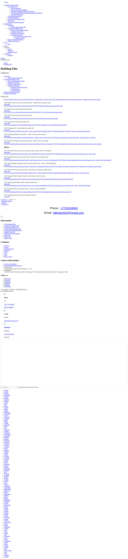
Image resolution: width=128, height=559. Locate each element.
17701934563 (69, 208)
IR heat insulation (16, 8)
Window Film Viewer (14, 41)
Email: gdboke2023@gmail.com (13, 265)
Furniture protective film (17, 33)
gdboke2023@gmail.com (68, 212)
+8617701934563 (9, 334)
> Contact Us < (5, 204)
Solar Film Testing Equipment (16, 22)
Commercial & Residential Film (13, 230)
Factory (10, 49)
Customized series (20, 38)
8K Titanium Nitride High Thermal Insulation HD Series (26, 13)
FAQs (5, 46)
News (5, 43)
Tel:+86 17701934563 (10, 264)
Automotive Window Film (11, 5)
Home (6, 63)
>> (9, 199)
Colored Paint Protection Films (16, 19)
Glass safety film (15, 90)
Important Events (12, 52)
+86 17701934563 (9, 304)
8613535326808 (8, 307)
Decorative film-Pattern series (23, 36)
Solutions (10, 55)
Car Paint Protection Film (15, 16)
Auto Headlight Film (13, 17)
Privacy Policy (8, 256)
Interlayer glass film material (15, 39)
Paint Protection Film (10, 224)
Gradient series (15, 89)
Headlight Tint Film (9, 232)
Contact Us (7, 53)
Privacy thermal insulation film (19, 30)
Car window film (12, 6)
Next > (5, 199)
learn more (7, 104)
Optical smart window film (18, 27)
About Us (10, 50)
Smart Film (11, 25)
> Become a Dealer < (6, 201)
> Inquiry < (4, 203)
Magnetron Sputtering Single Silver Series (22, 11)
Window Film (8, 238)
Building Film (8, 24)
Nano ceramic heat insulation (19, 10)
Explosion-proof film (17, 32)
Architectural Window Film (15, 28)
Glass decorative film (17, 35)
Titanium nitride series (17, 14)
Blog (9, 44)
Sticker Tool (11, 21)
